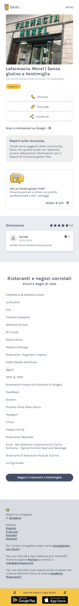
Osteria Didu (14, 339)
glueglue (15, 518)
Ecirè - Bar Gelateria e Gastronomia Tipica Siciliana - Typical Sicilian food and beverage (36, 446)
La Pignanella (15, 463)
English (11, 528)
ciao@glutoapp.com (19, 563)
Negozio (13, 86)
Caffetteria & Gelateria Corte (25, 294)
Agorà (10, 369)
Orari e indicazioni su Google (26, 128)
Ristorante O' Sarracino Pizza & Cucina (32, 455)
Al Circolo (12, 332)
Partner (33, 559)
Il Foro (10, 422)
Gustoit (11, 399)
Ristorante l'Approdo (19, 437)
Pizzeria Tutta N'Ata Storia (23, 407)
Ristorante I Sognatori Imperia (26, 354)
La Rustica (13, 302)
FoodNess (12, 392)
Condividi (42, 116)
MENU (69, 7)
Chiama (42, 97)
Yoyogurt (12, 414)
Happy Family (15, 429)
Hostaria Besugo (17, 347)
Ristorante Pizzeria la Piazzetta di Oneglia (34, 384)
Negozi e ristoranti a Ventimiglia (39, 477)
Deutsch (11, 538)
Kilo (8, 309)
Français (12, 531)
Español (11, 535)
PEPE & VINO (14, 377)
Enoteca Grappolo (18, 317)
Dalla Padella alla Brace (21, 362)
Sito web (43, 106)
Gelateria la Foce (17, 324)
